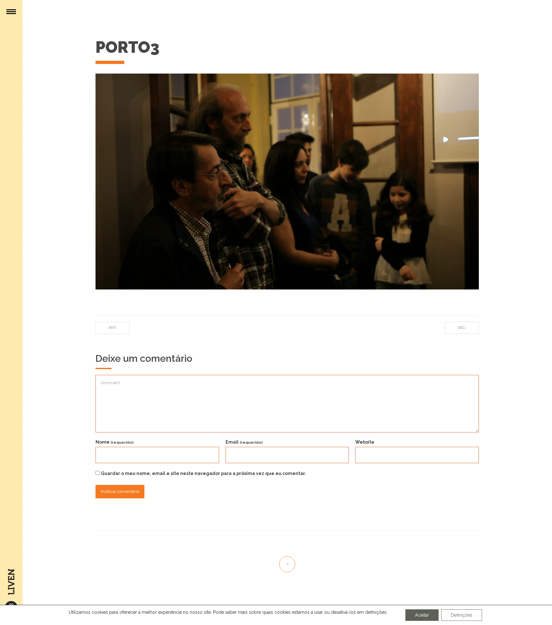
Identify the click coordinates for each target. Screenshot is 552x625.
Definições (461, 615)
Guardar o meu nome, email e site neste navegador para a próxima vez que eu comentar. (203, 473)
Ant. (113, 327)
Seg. (461, 327)
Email (244, 442)
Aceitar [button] (422, 615)
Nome (115, 442)
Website (364, 442)
